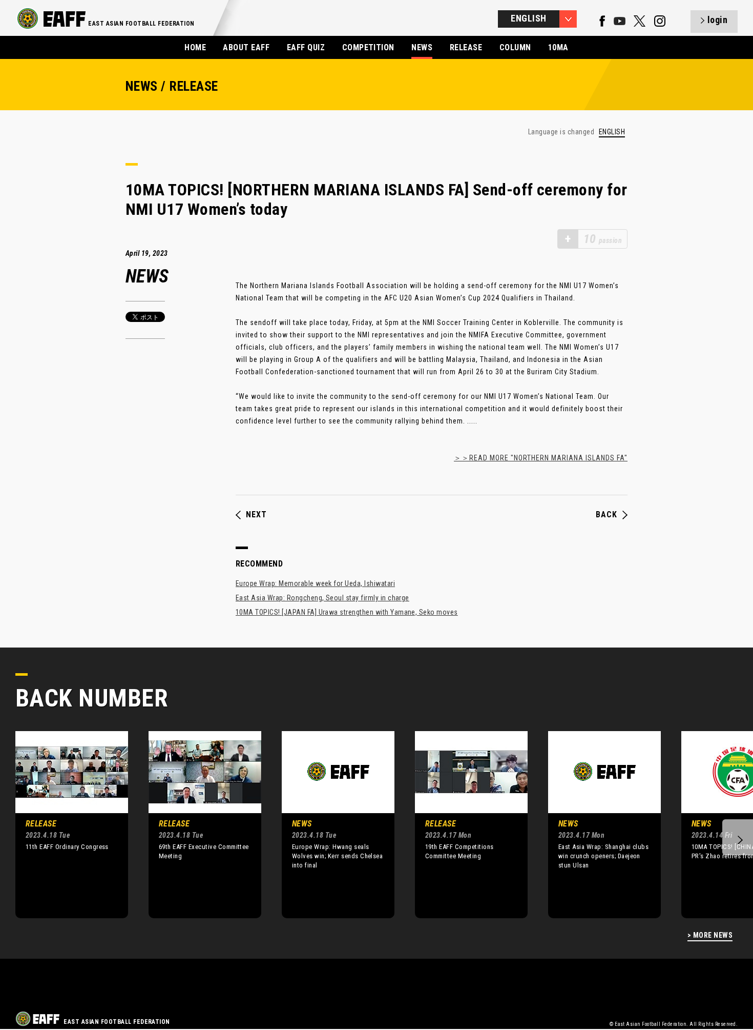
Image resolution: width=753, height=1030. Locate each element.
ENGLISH (612, 132)
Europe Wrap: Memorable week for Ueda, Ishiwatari (315, 583)
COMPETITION (368, 47)
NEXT (256, 515)
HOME (195, 47)
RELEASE (466, 47)
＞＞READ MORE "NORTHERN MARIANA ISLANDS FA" (541, 458)
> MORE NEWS (710, 935)
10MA (558, 47)
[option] (64, 824)
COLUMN (515, 47)
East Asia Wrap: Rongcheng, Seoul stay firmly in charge (322, 598)
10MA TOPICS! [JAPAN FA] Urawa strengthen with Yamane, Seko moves (347, 612)
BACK (606, 515)
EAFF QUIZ (306, 47)
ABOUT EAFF (246, 47)
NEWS (421, 47)
